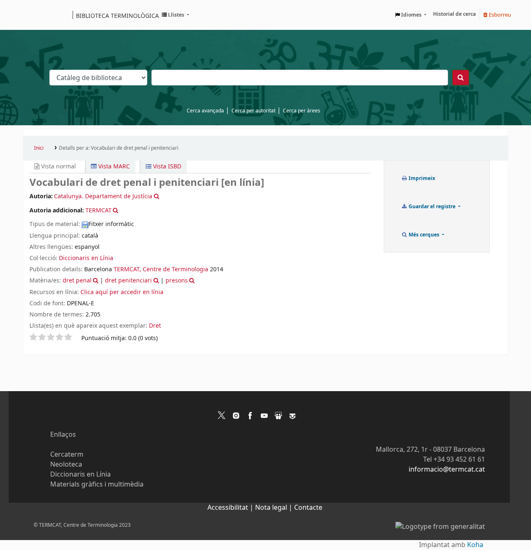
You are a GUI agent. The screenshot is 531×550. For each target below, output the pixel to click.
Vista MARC (113, 166)
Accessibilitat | (231, 508)
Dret (155, 325)
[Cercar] (460, 77)
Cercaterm (66, 455)
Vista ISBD (166, 166)
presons (177, 280)
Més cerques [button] (424, 234)
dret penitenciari (128, 280)
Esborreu (499, 15)
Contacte (308, 508)
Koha (475, 545)
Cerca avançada (205, 110)
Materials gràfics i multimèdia (97, 484)
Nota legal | (274, 508)
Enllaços (63, 435)
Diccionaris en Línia (86, 258)
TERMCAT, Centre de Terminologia (161, 269)
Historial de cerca (454, 14)
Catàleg (32, 15)
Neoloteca (66, 465)
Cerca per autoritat (253, 110)
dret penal (77, 280)
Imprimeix (421, 178)
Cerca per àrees (301, 110)
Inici (39, 148)
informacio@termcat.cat (447, 470)
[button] (175, 15)
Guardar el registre (432, 206)
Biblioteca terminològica (117, 15)
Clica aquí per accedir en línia (121, 292)
